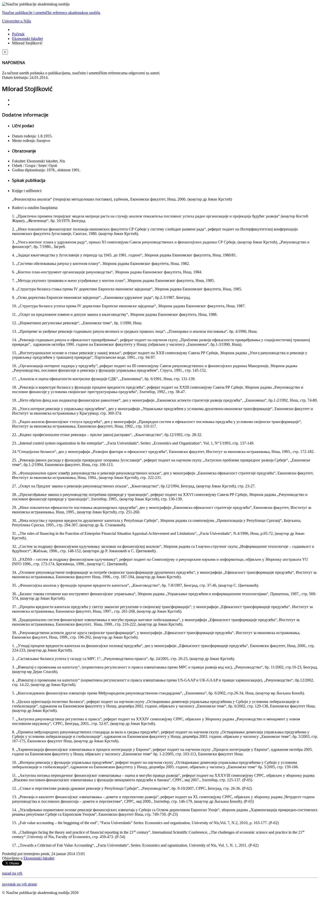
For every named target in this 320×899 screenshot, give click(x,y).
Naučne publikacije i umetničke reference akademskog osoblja (51, 12)
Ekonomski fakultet (27, 38)
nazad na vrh (12, 873)
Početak (18, 34)
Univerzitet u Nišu (16, 21)
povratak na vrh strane (19, 884)
